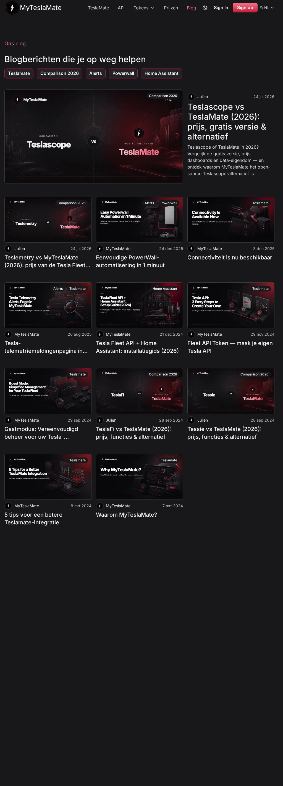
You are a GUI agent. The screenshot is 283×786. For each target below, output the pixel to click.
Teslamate (19, 73)
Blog (191, 7)
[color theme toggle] (205, 7)
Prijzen (171, 7)
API (121, 7)
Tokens (140, 7)
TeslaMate (98, 7)
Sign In (221, 7)
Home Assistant (162, 73)
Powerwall (123, 73)
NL (267, 8)
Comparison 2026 (59, 73)
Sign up (245, 7)
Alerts (95, 73)
